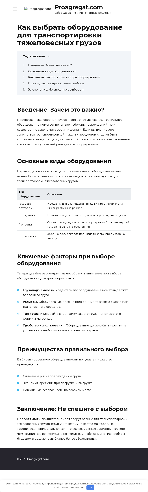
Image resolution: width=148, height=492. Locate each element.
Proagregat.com (79, 7)
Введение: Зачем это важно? (50, 65)
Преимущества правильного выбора (56, 83)
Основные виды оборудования (52, 71)
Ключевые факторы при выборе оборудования (64, 77)
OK (90, 487)
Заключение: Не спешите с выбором (56, 89)
